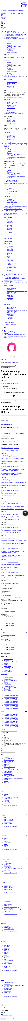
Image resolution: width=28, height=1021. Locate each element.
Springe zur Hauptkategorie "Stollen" (13, 283)
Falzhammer (10, 219)
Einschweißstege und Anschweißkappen (17, 291)
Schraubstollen (10, 296)
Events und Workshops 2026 (11, 695)
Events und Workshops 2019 (11, 705)
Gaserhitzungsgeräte (10, 32)
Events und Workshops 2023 (11, 699)
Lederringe (9, 49)
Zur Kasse (24, 4)
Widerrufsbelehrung (8, 660)
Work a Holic (7, 870)
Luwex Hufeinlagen (12, 52)
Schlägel (9, 262)
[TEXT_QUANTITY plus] (15, 365)
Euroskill (6, 861)
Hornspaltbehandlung (10, 34)
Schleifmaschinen (9, 209)
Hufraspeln (9, 226)
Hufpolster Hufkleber (11, 143)
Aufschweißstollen (11, 288)
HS (11, 424)
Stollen (8, 281)
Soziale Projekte (8, 671)
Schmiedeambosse (9, 210)
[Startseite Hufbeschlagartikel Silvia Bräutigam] (12, 10)
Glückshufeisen (7, 866)
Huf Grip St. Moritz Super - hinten (9, 450)
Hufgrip (9, 43)
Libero (5, 844)
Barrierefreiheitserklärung (10, 668)
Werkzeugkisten (11, 266)
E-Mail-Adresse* (5, 1010)
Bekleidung (7, 31)
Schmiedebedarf (10, 211)
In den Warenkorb (6, 367)
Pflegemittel (9, 181)
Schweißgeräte (8, 277)
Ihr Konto (24, 5)
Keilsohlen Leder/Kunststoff (14, 46)
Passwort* (3, 1012)
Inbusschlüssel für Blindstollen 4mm (9, 567)
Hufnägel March (11, 120)
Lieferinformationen (9, 667)
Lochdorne (9, 232)
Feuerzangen (10, 221)
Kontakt (3, 632)
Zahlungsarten (7, 666)
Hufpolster (9, 153)
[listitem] (15, 737)
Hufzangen (9, 229)
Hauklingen (10, 222)
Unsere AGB (7, 670)
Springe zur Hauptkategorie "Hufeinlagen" (14, 38)
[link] (14, 15)
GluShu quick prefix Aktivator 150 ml (10, 519)
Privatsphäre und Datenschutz (11, 661)
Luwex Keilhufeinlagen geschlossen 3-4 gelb (12, 578)
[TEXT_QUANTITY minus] (16, 365)
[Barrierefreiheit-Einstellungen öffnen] (25, 513)
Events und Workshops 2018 (11, 706)
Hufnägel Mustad (11, 123)
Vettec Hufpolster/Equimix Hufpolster (16, 157)
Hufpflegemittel (11, 189)
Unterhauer (9, 264)
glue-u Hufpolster (11, 151)
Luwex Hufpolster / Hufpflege (14, 154)
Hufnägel (8, 112)
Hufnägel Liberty (11, 119)
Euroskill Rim (7, 863)
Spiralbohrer (10, 298)
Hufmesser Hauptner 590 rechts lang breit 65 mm (13, 543)
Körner (8, 231)
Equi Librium (7, 842)
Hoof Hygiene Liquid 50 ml (7, 495)
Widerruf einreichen (8, 659)
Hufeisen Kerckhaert (12, 82)
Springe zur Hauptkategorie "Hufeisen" (13, 76)
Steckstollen (10, 299)
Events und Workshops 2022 (11, 701)
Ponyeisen (6, 845)
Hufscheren (10, 228)
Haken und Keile (11, 293)
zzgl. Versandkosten (13, 362)
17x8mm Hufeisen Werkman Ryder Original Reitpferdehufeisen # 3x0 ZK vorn (11, 473)
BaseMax (6, 838)
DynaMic (6, 841)
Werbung (7, 322)
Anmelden (24, 6)
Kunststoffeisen (10, 86)
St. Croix (6, 846)
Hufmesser (9, 225)
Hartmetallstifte (10, 295)
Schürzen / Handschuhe (10, 274)
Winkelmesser (10, 269)
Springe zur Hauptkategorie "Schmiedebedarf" (10, 213)
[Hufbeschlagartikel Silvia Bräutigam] (3, 23)
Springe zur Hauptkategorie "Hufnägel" (14, 113)
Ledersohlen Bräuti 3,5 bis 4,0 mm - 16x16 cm (12, 509)
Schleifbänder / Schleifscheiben (12, 206)
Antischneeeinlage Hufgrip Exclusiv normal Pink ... (15, 336)
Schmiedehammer (11, 263)
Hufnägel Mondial (11, 121)
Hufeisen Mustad (11, 83)
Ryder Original (7, 867)
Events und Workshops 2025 (11, 697)
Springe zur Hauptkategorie (10, 805)
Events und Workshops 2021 (11, 702)
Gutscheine (7, 324)
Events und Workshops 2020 (11, 704)
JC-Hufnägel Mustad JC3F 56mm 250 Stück (12, 461)
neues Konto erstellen (15, 1019)
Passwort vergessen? (7, 1015)
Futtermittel (9, 188)
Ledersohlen (10, 50)
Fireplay (6, 864)
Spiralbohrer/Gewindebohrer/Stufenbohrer (15, 278)
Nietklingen (10, 260)
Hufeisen (8, 75)
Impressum (6, 664)
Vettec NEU (10, 158)
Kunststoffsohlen (11, 48)
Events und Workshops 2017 (11, 708)
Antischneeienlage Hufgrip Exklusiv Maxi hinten (13, 485)
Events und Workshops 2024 (11, 698)
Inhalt (2, 711)
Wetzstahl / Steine (11, 267)
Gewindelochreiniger (12, 292)
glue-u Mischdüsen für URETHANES (10, 532)
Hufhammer (10, 224)
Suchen (24, 2)
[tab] (14, 674)
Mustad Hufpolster (11, 155)
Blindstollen (10, 289)
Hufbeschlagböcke (9, 35)
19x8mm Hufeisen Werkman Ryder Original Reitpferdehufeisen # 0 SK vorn (11, 556)
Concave (6, 839)
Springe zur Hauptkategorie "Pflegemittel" (14, 183)
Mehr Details (7, 60)
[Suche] (5, 23)
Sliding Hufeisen (11, 87)
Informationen (4, 674)
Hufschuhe (9, 45)
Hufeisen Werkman (11, 84)
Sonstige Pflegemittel (12, 191)
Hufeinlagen (9, 37)
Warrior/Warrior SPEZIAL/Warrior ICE (13, 868)
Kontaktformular (6, 630)
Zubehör (9, 270)
